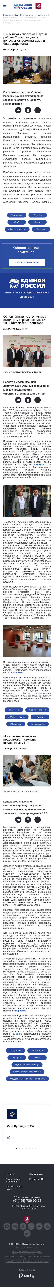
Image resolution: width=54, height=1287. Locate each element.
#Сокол (37, 222)
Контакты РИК (36, 1179)
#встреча (41, 229)
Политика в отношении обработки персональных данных (27, 1257)
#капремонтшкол (37, 710)
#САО (17, 222)
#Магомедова (38, 1050)
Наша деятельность (23, 15)
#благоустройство (17, 229)
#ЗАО (37, 1057)
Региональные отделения (12, 1180)
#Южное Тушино (16, 717)
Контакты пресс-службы (14, 1188)
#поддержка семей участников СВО (27, 1079)
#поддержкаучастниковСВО (27, 1072)
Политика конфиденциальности (27, 1254)
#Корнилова (17, 215)
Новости (41, 15)
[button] (16, 1148)
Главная (7, 15)
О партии (10, 1174)
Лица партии (36, 1174)
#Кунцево (16, 1057)
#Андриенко (15, 1050)
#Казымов (14, 710)
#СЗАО (40, 717)
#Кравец (38, 215)
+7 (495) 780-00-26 (27, 1201)
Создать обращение (27, 262)
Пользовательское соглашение (27, 1251)
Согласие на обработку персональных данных (27, 1261)
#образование (38, 724)
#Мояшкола (16, 724)
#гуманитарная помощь (27, 1064)
